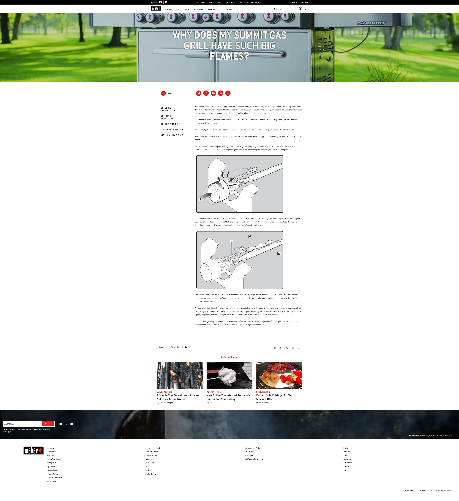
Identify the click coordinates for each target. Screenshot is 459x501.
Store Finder (293, 2)
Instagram (66, 424)
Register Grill (304, 2)
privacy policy (448, 436)
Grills (345, 455)
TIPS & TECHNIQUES (172, 129)
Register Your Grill (151, 455)
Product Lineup (151, 474)
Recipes (346, 466)
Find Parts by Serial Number (254, 459)
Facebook (60, 424)
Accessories (348, 459)
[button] (173, 9)
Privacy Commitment (54, 459)
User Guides (150, 463)
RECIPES (219, 2)
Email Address (9, 424)
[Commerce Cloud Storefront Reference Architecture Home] (156, 8)
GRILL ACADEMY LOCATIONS (205, 2)
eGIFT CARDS (244, 2)
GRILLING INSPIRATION (168, 109)
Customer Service (152, 452)
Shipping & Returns (53, 474)
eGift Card (347, 452)
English (153, 2)
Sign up (48, 424)
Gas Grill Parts (249, 452)
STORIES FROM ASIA (172, 134)
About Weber (51, 452)
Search (278, 9)
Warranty (149, 459)
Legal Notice (51, 466)
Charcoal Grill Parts (251, 455)
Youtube (72, 424)
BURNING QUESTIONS (167, 117)
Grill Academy (348, 463)
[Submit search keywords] (274, 8)
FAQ (147, 466)
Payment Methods (53, 470)
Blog (345, 470)
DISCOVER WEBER (231, 2)
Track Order (149, 470)
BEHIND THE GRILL (171, 124)
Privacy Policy (37, 429)
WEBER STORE (255, 2)
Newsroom (50, 455)
